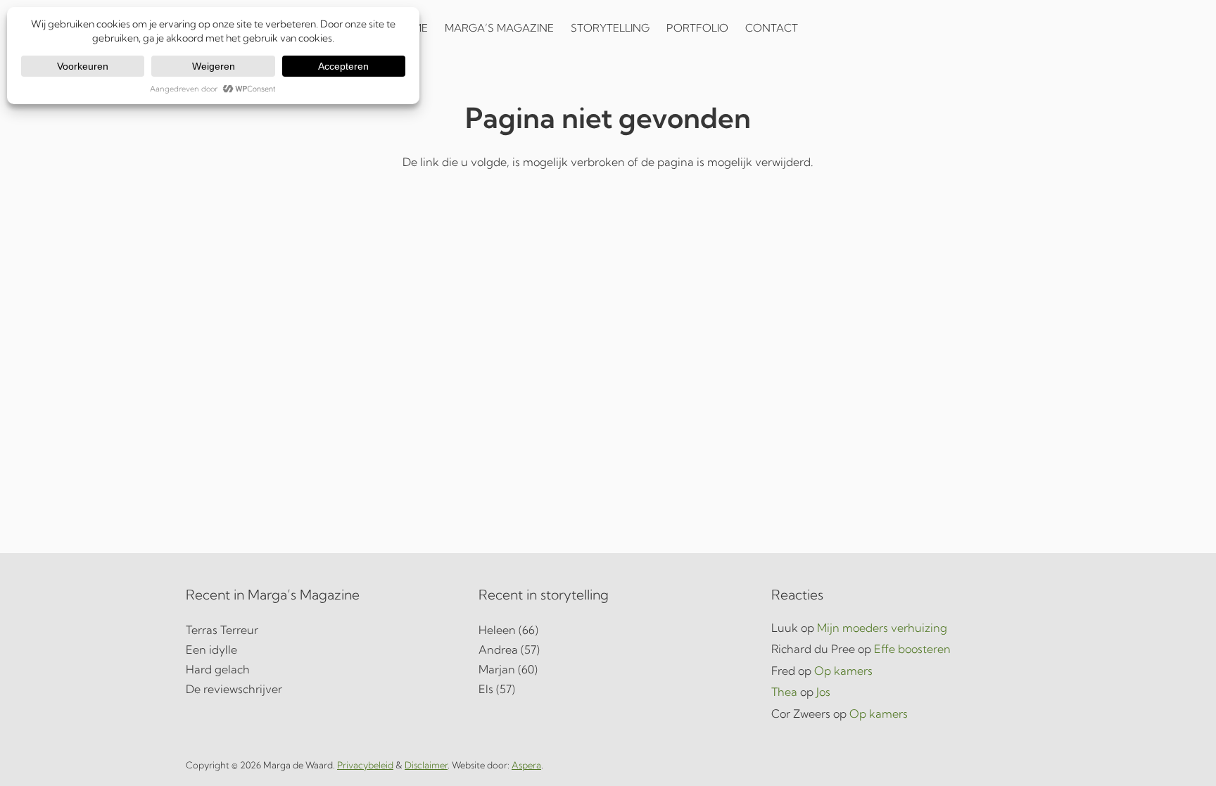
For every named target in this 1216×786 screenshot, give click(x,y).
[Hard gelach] (315, 669)
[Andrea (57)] (608, 649)
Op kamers (843, 671)
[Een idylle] (315, 649)
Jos (823, 692)
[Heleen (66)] (608, 630)
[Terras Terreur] (315, 630)
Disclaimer (426, 765)
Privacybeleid (365, 765)
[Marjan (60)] (608, 669)
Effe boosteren (912, 649)
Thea (784, 692)
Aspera (526, 765)
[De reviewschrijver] (315, 689)
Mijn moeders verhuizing (882, 628)
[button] (818, 28)
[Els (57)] (608, 689)
